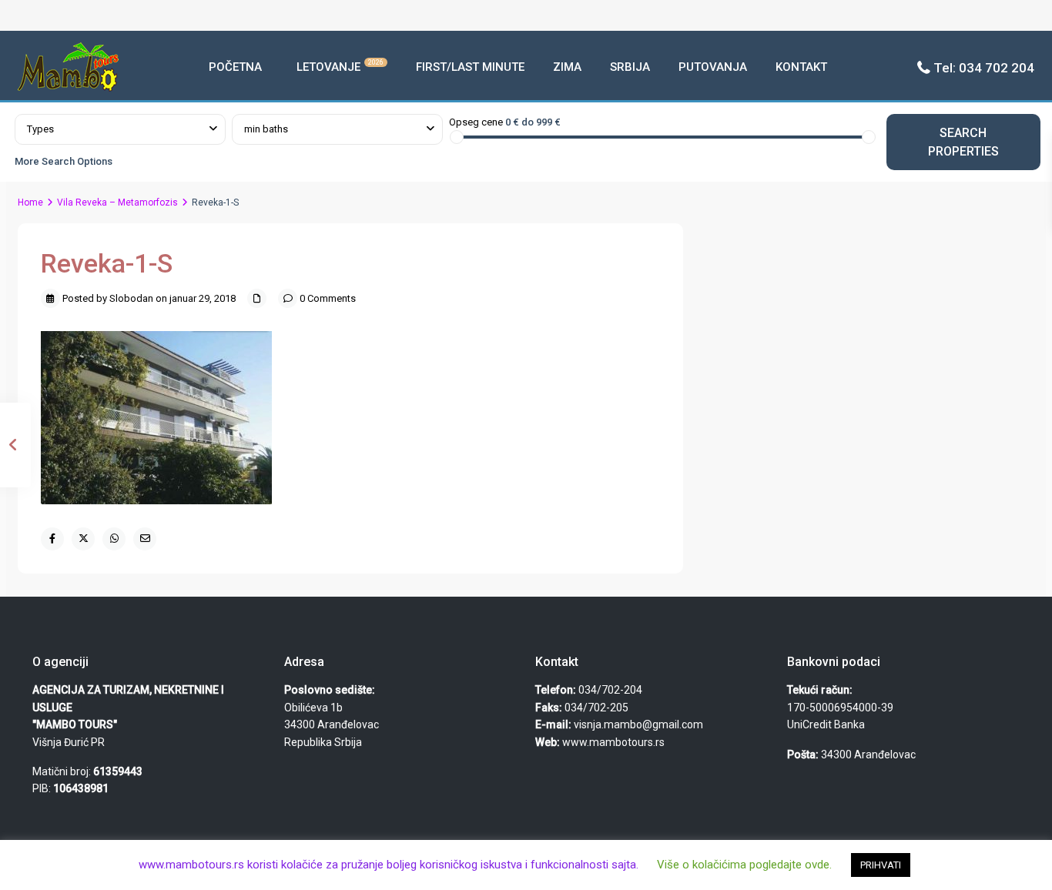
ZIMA (567, 67)
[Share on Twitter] (83, 538)
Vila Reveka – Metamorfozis (117, 202)
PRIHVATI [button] (880, 865)
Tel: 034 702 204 (983, 67)
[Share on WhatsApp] (114, 538)
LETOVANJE (340, 66)
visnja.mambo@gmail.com (638, 724)
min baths (266, 129)
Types (40, 129)
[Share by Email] (144, 538)
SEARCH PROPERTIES (963, 141)
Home (30, 202)
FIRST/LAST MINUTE (470, 67)
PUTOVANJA (712, 67)
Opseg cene (476, 122)
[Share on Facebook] (52, 538)
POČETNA (235, 67)
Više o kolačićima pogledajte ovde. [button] (744, 865)
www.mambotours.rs (613, 742)
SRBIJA (630, 67)
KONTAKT (801, 67)
